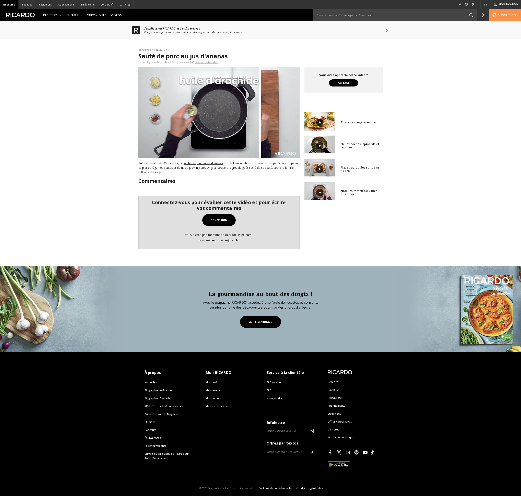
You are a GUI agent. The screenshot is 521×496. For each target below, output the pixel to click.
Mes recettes (214, 390)
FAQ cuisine (274, 382)
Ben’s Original (208, 168)
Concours (150, 430)
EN (485, 4)
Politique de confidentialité (275, 488)
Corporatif (107, 4)
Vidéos (116, 15)
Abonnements (66, 4)
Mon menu (212, 398)
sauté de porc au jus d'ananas (203, 163)
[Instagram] (348, 452)
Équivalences (152, 438)
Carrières (124, 4)
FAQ (269, 390)
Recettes (9, 4)
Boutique (27, 4)
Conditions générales (309, 488)
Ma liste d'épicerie (217, 406)
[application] (219, 112)
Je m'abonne (263, 322)
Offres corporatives (340, 421)
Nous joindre (274, 398)
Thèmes (72, 15)
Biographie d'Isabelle (157, 398)
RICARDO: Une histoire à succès (163, 406)
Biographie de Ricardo (158, 390)
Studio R (149, 422)
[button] (470, 15)
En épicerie (87, 4)
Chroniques (96, 15)
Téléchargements (155, 446)
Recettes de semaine (152, 50)
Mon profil (212, 382)
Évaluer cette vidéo (206, 62)
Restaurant (45, 4)
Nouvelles (150, 382)
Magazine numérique (341, 437)
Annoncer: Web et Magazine (161, 414)
